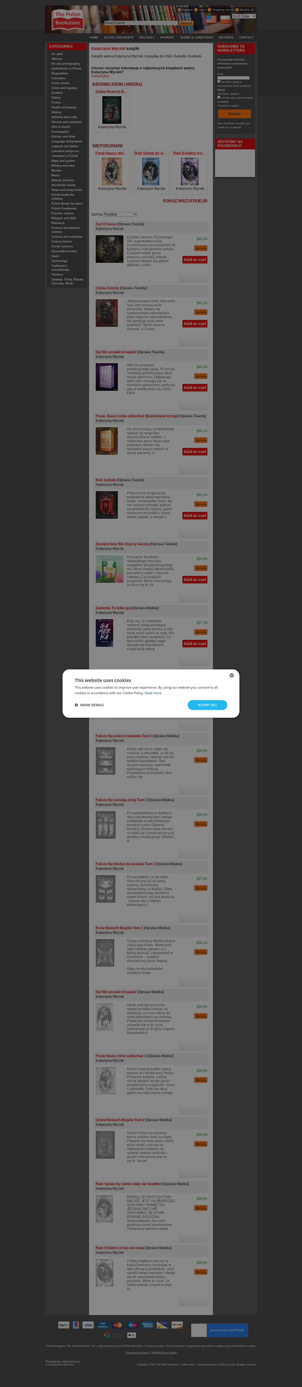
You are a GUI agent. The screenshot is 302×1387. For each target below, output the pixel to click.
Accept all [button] (207, 705)
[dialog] (151, 693)
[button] (89, 705)
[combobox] (231, 675)
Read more (153, 693)
